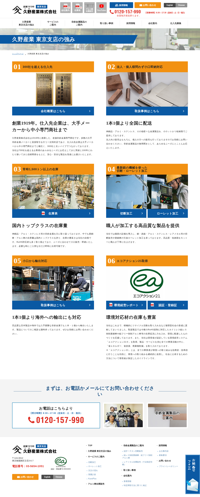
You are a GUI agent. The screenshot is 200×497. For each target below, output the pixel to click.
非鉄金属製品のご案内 (79, 23)
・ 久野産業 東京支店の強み (98, 451)
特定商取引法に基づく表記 (135, 485)
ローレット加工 (167, 213)
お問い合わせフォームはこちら (123, 416)
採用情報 (123, 5)
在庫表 (77, 10)
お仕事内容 (164, 451)
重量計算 (92, 474)
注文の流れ (93, 470)
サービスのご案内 (52, 23)
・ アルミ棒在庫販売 (94, 484)
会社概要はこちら (53, 111)
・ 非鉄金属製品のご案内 (132, 445)
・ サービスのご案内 (94, 456)
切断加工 (126, 213)
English (170, 5)
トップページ (18, 54)
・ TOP (88, 445)
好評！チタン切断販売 (133, 451)
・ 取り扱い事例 (128, 470)
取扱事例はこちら (147, 111)
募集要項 (163, 455)
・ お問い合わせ (163, 461)
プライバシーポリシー (168, 466)
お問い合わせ (149, 5)
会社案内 (65, 10)
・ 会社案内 (126, 475)
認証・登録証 (168, 305)
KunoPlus (92, 479)
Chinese (181, 5)
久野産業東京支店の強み (26, 23)
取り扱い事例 (106, 23)
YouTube (101, 10)
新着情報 (127, 481)
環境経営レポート (126, 305)
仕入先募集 (175, 23)
